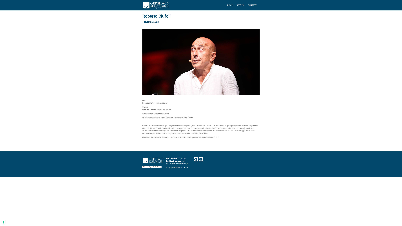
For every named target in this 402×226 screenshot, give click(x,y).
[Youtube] (201, 159)
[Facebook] (196, 159)
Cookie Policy (157, 167)
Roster (240, 5)
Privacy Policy (147, 167)
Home (230, 5)
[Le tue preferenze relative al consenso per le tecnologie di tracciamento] (4, 222)
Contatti (252, 5)
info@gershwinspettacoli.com (177, 168)
